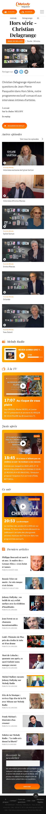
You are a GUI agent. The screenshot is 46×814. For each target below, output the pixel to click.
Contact (13, 800)
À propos (5, 800)
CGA (33, 800)
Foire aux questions (21, 800)
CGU (28, 800)
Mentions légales (40, 800)
